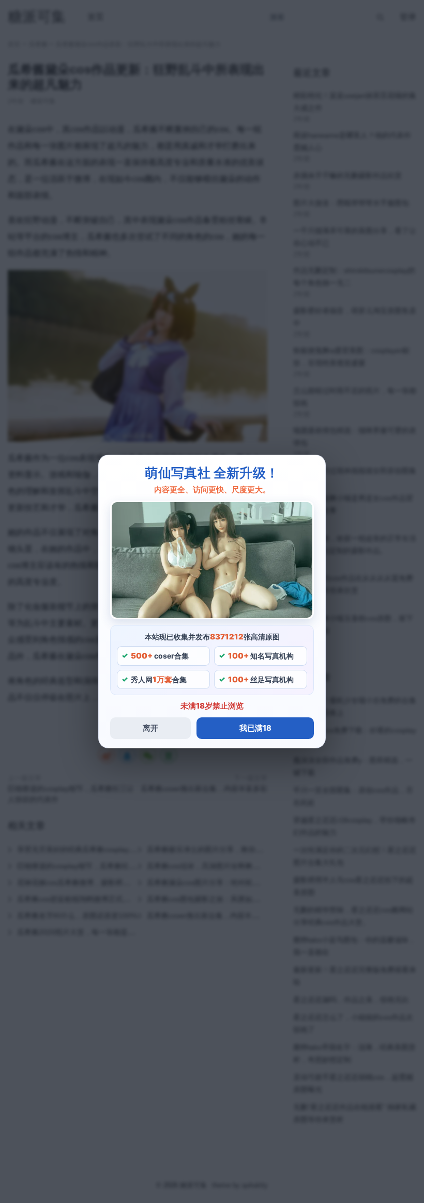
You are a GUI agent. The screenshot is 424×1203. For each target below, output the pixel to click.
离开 (150, 728)
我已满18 (255, 728)
